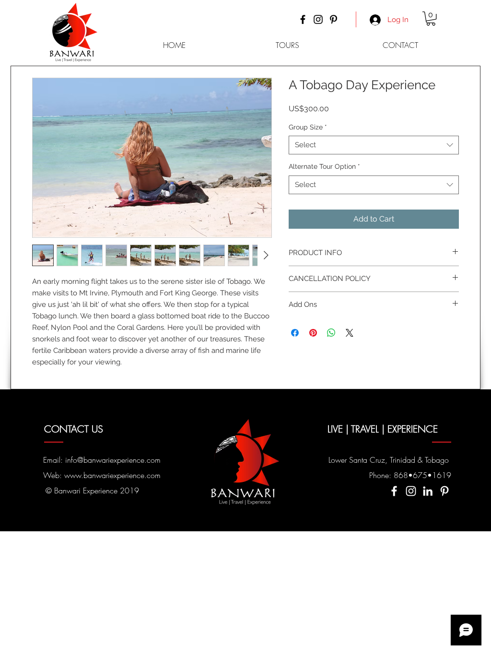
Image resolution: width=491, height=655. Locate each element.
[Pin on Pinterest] (313, 333)
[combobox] (374, 145)
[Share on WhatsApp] (331, 333)
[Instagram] (318, 19)
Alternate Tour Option (324, 166)
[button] (430, 18)
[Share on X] (349, 333)
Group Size (308, 127)
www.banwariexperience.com (112, 475)
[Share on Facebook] (295, 333)
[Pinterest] (333, 19)
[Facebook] (303, 19)
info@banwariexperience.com (113, 460)
